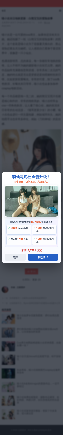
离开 (15, 257)
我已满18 (43, 257)
